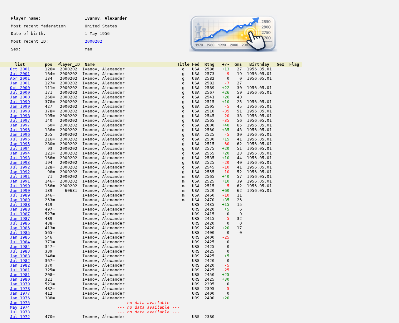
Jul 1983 (20, 251)
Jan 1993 (20, 162)
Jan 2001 (20, 83)
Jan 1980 (20, 279)
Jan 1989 (20, 199)
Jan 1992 (20, 171)
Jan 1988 (20, 209)
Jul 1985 (20, 232)
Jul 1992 (20, 167)
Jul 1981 (20, 270)
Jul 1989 (20, 195)
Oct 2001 (20, 69)
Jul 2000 (20, 92)
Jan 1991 (20, 181)
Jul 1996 (20, 129)
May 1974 (20, 307)
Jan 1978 (20, 288)
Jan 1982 (20, 265)
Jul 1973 (20, 312)
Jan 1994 (20, 153)
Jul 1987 (20, 213)
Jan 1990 (20, 190)
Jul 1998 (20, 111)
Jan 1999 (20, 106)
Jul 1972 (20, 316)
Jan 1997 (20, 125)
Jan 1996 (20, 134)
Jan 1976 (20, 298)
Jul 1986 (20, 223)
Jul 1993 (20, 157)
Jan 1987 (20, 218)
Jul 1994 (20, 148)
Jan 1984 (20, 246)
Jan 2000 (20, 97)
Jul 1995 (20, 139)
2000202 (93, 41)
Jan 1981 (20, 274)
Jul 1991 (20, 176)
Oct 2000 (20, 87)
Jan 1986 (20, 228)
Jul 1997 (20, 120)
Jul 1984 (20, 242)
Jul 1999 (20, 101)
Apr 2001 (20, 78)
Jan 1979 (20, 284)
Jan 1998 (20, 115)
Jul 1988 (20, 204)
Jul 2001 (20, 73)
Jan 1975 (20, 302)
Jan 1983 (20, 256)
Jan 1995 (20, 143)
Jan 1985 (20, 237)
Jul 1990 (20, 185)
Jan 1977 (20, 293)
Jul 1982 (20, 260)
